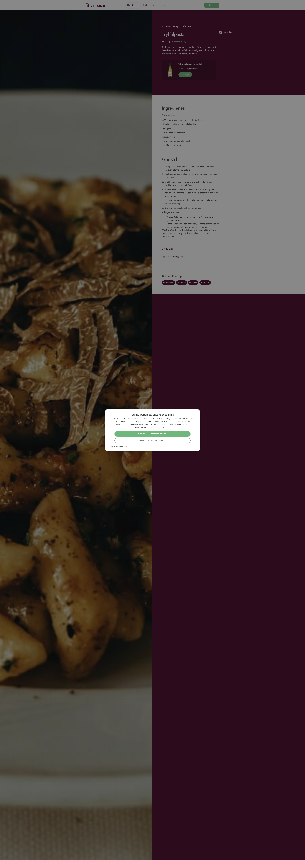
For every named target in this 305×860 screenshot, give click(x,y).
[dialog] (152, 430)
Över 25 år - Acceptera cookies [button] (152, 434)
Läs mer (168, 427)
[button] (119, 446)
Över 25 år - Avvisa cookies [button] (152, 440)
